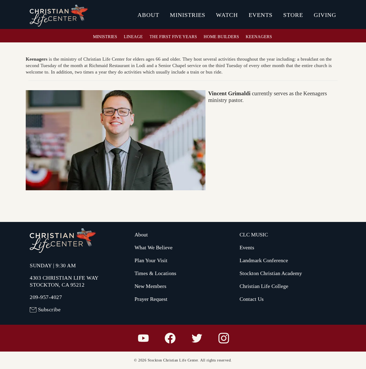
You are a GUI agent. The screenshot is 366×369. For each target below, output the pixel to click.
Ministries (187, 15)
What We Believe (154, 247)
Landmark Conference (264, 260)
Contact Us (252, 299)
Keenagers (259, 36)
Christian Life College (264, 286)
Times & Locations (155, 273)
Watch (227, 15)
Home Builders (221, 36)
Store (293, 15)
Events (260, 15)
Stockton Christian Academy (271, 273)
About (148, 15)
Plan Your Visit (151, 260)
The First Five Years (173, 36)
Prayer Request (151, 299)
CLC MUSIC (254, 235)
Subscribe (49, 309)
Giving (325, 15)
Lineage (133, 36)
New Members (150, 286)
